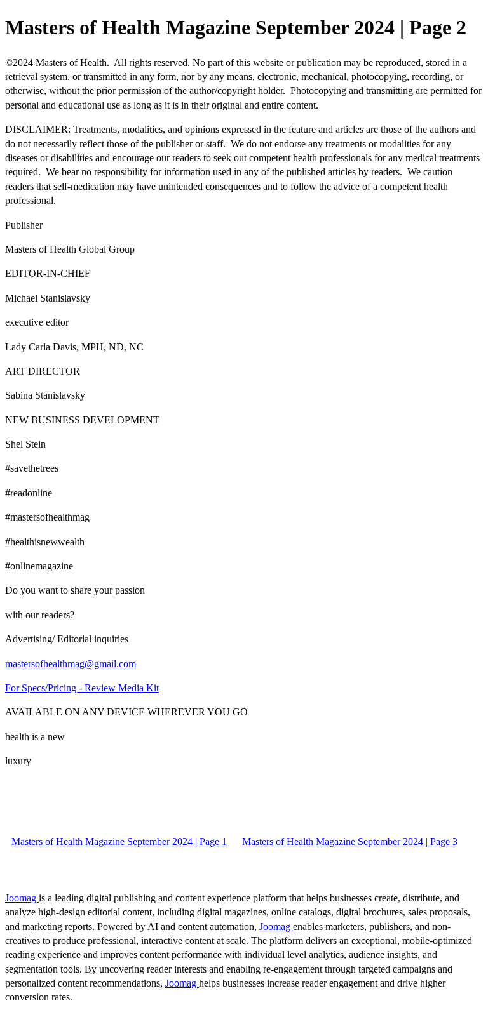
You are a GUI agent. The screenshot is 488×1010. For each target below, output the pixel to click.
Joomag (22, 898)
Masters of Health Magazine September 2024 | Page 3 (350, 841)
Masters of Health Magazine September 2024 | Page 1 (119, 841)
